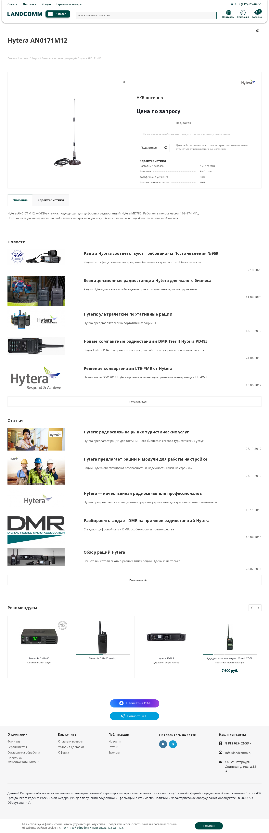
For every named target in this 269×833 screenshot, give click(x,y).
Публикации (119, 734)
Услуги (46, 4)
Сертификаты (17, 747)
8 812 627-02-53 (237, 743)
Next (258, 608)
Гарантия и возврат (70, 4)
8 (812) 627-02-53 (250, 4)
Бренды (114, 752)
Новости (115, 741)
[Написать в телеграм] (134, 719)
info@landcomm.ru (238, 753)
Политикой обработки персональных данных (92, 827)
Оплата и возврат (70, 741)
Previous (252, 608)
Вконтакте (163, 744)
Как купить (67, 734)
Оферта (63, 752)
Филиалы (14, 741)
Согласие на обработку (24, 752)
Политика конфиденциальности (23, 759)
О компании (17, 734)
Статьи (113, 747)
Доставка (29, 4)
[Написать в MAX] (134, 703)
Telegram (173, 744)
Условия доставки (71, 747)
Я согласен (209, 825)
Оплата (12, 4)
